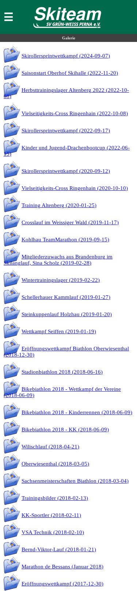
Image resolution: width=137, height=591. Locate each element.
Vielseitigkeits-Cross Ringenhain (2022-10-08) (75, 113)
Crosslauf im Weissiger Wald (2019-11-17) (70, 222)
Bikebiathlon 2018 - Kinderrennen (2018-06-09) (77, 412)
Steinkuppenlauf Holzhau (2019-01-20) (67, 314)
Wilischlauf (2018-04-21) (50, 447)
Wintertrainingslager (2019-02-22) (61, 280)
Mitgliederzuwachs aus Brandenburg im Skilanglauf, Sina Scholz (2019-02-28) (58, 260)
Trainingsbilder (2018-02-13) (55, 498)
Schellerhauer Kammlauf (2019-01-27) (66, 297)
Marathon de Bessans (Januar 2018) (62, 566)
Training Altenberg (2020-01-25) (59, 205)
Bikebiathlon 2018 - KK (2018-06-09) (65, 429)
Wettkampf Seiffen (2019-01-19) (59, 331)
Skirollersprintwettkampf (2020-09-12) (66, 171)
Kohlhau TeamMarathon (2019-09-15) (65, 239)
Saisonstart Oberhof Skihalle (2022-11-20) (70, 73)
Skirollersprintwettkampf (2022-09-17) (66, 130)
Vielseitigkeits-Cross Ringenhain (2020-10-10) (75, 188)
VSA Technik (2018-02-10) (53, 532)
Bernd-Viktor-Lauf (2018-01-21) (59, 549)
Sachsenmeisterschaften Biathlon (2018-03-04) (75, 481)
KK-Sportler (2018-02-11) (51, 515)
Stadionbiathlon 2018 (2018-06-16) (62, 372)
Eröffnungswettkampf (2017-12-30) (62, 584)
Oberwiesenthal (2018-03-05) (55, 464)
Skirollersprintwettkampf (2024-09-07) (66, 56)
